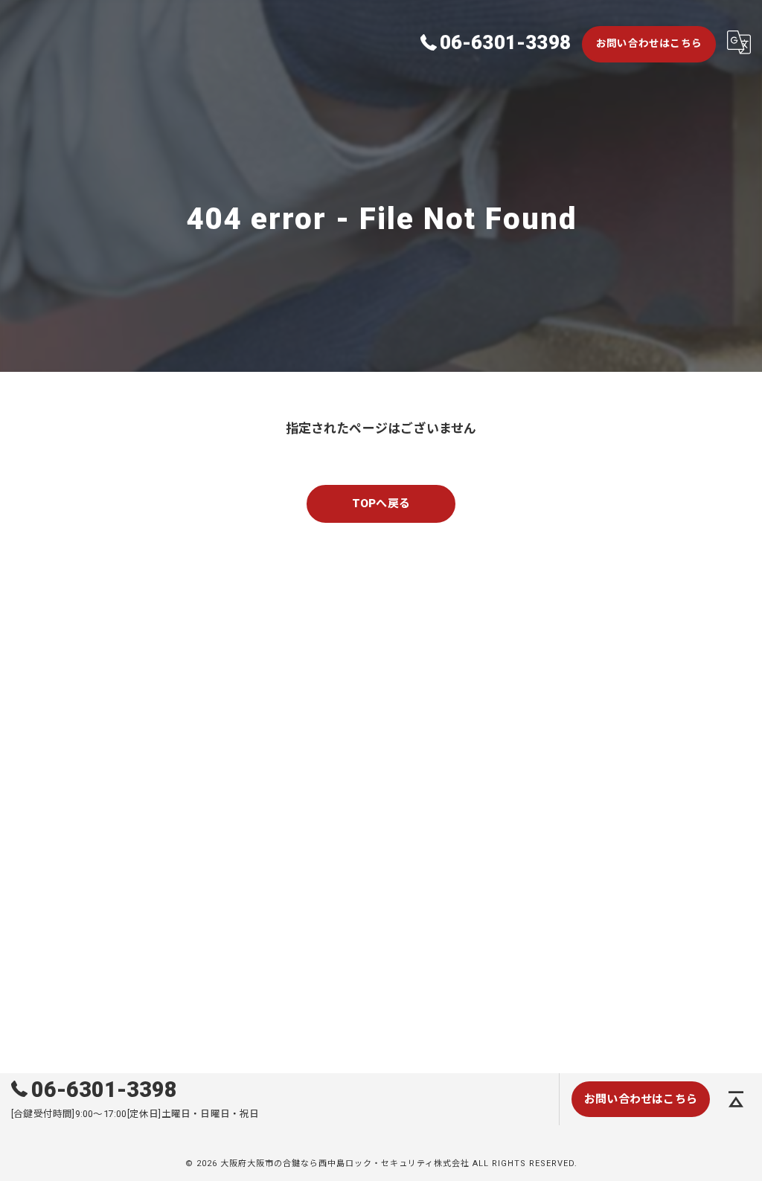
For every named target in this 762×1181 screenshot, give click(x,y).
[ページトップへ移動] (736, 1099)
